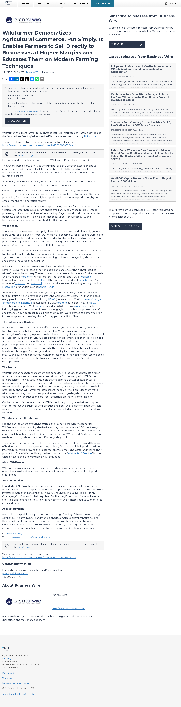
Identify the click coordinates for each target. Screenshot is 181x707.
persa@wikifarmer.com (15, 573)
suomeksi (7, 694)
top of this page (25, 155)
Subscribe (117, 44)
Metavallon (8, 287)
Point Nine (90, 136)
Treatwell (36, 283)
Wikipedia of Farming (80, 453)
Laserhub (26, 302)
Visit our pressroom (125, 226)
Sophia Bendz (46, 287)
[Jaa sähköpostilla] (42, 79)
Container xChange (90, 299)
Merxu (43, 280)
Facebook (7, 673)
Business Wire (33, 72)
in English (17, 694)
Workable (86, 276)
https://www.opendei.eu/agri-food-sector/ (28, 537)
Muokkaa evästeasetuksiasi (15, 683)
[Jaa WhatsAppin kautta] (37, 79)
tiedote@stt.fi (9, 658)
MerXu (93, 302)
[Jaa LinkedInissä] (16, 79)
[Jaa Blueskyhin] (32, 79)
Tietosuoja (7, 678)
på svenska (28, 694)
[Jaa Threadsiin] (27, 79)
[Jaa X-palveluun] (22, 79)
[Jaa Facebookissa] (11, 79)
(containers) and (11, 302)
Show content (17, 120)
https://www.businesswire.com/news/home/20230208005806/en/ (39, 145)
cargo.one (27, 276)
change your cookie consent (27, 111)
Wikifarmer (80, 306)
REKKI (51, 299)
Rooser (39, 306)
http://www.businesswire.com (68, 608)
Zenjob (83, 280)
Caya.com (20, 283)
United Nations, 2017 (16, 533)
